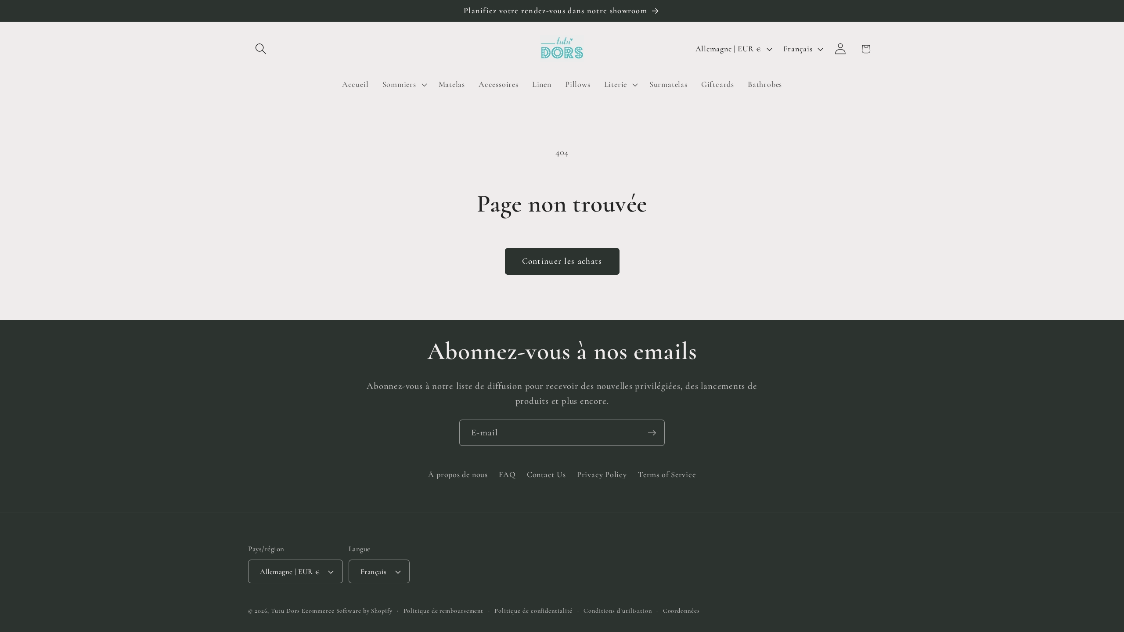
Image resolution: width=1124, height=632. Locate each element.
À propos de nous (457, 474)
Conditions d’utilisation (618, 610)
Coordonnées (681, 610)
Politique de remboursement (443, 610)
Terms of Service (666, 474)
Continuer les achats (562, 261)
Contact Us (546, 474)
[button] (260, 48)
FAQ (507, 474)
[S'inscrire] (651, 433)
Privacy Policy (602, 474)
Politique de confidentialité (533, 610)
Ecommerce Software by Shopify (347, 610)
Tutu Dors (285, 610)
